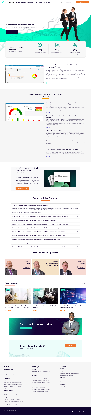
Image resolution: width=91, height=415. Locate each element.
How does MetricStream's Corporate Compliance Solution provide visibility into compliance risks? (36, 239)
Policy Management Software (10, 380)
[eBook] (18, 295)
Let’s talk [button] (70, 345)
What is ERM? (63, 370)
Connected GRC (8, 369)
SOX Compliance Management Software (12, 394)
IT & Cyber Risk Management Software (12, 399)
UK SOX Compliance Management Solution (41, 389)
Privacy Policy (21, 411)
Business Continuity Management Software (41, 373)
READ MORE (51, 83)
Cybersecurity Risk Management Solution (40, 380)
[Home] (8, 1)
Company (48, 2)
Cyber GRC (7, 397)
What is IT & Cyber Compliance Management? (69, 373)
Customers (30, 2)
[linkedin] (72, 411)
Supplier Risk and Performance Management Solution (43, 384)
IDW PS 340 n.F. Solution (37, 393)
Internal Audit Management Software (12, 393)
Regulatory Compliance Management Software (13, 382)
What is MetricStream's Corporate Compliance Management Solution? (30, 205)
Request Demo (82, 1)
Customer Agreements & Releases (11, 411)
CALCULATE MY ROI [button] (22, 188)
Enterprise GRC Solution (37, 377)
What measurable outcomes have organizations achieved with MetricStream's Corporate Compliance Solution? (40, 216)
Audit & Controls (8, 390)
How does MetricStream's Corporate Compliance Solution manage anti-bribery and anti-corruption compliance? (40, 224)
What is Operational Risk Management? (68, 371)
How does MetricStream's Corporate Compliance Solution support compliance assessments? (35, 243)
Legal (31, 411)
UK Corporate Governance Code (38, 387)
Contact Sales (68, 1)
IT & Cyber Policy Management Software (12, 403)
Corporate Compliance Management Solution (41, 382)
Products (18, 2)
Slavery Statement (36, 411)
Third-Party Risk (36, 367)
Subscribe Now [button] (26, 328)
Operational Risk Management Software (12, 375)
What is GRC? (62, 368)
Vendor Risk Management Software (11, 404)
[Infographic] (45, 295)
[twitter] (79, 411)
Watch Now (26, 267)
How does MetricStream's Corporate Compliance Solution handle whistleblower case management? (37, 227)
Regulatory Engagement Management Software (14, 388)
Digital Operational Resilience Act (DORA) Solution (42, 385)
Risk (5, 371)
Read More (49, 113)
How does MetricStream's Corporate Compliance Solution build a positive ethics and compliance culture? (38, 235)
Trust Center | (27, 411)
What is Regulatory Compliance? (66, 375)
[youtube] (83, 411)
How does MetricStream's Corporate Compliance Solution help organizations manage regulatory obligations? (39, 246)
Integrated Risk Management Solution (40, 378)
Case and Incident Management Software (12, 386)
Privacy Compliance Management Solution (41, 391)
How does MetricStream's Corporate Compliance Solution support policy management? (34, 220)
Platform (62, 377)
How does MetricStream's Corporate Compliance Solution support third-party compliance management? (38, 231)
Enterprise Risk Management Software (12, 374)
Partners (36, 2)
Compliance (7, 378)
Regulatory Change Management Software (13, 384)
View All (83, 283)
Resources (42, 2)
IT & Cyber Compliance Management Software (13, 401)
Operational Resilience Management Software (41, 371)
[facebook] (76, 411)
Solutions (23, 2)
